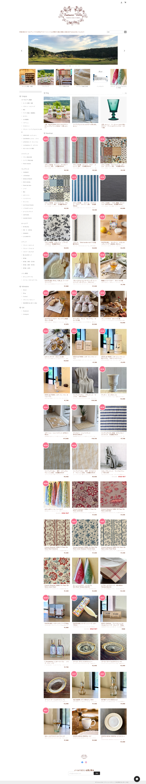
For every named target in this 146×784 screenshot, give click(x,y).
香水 (24, 192)
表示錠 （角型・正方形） (29, 261)
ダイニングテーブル (28, 276)
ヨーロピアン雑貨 (26, 100)
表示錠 (24, 258)
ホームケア (24, 223)
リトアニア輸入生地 (28, 160)
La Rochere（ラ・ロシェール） (31, 142)
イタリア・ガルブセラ (28, 251)
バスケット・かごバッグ (29, 106)
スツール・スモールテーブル (30, 280)
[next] (124, 50)
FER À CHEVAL (26, 182)
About (25, 290)
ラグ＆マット (26, 126)
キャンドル (26, 201)
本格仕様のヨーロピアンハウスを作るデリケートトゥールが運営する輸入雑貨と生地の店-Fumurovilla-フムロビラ (51, 32)
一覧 (125, 93)
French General (27, 163)
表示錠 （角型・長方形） (29, 265)
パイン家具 (24, 273)
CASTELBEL (26, 215)
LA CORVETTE (26, 236)
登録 (97, 773)
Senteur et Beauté (27, 179)
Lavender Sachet (27, 218)
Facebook (26, 311)
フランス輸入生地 (27, 157)
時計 (24, 109)
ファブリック (25, 153)
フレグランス (25, 169)
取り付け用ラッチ (27, 255)
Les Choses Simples (28, 205)
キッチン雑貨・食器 (28, 103)
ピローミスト (26, 195)
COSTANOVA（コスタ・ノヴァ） (31, 138)
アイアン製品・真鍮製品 (29, 113)
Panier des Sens (27, 185)
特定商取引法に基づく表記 (30, 303)
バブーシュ (26, 122)
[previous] (21, 50)
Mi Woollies (26, 226)
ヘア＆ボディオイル (28, 208)
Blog (24, 293)
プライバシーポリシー (29, 299)
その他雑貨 (26, 119)
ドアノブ (24, 242)
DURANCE (26, 172)
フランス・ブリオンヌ (28, 248)
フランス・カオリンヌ (28, 245)
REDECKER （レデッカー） (30, 135)
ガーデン (25, 116)
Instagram (26, 314)
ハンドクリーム (27, 198)
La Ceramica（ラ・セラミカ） (30, 145)
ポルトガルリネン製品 (28, 148)
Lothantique (26, 175)
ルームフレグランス (28, 211)
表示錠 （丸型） (27, 268)
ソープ (24, 188)
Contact (25, 296)
